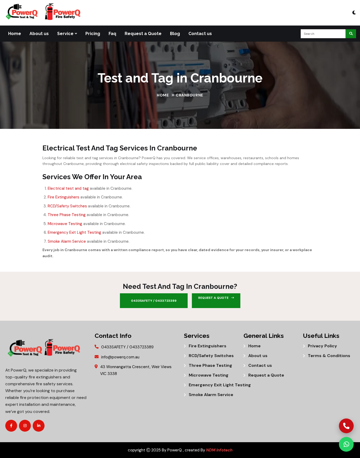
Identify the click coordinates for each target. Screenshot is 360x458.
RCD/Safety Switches (67, 206)
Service (65, 33)
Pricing (92, 33)
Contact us (200, 33)
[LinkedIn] (39, 426)
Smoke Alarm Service (67, 241)
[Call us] (346, 425)
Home (14, 33)
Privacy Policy (322, 346)
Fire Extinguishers (63, 197)
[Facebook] (11, 426)
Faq (112, 33)
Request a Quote (143, 33)
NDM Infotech (219, 450)
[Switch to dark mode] (354, 13)
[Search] (351, 33)
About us (39, 33)
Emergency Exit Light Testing (74, 232)
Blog (175, 33)
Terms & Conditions (329, 356)
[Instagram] (25, 426)
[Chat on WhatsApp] (346, 444)
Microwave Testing (65, 223)
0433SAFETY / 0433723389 (154, 301)
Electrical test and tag (68, 188)
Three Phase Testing (67, 214)
